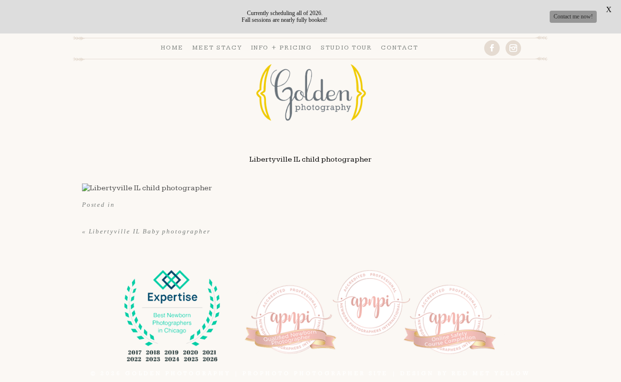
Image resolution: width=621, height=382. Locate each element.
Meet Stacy (217, 47)
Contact (399, 47)
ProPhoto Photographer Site (315, 373)
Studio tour (346, 47)
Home (172, 47)
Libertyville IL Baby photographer (150, 231)
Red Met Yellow (491, 373)
